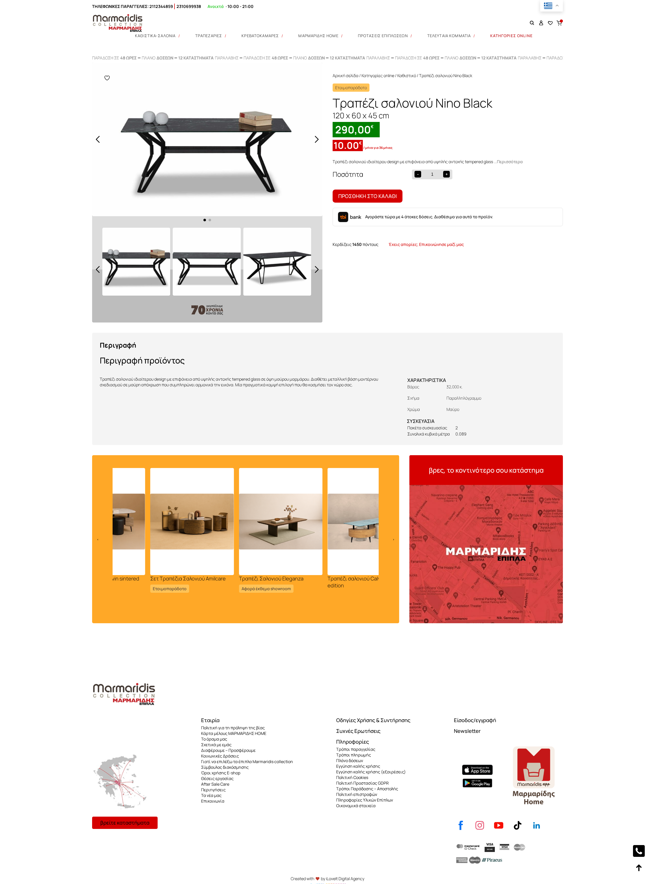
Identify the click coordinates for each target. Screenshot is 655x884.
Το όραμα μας (214, 739)
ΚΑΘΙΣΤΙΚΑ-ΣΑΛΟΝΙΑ (155, 35)
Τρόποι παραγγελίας (355, 749)
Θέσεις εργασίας (217, 778)
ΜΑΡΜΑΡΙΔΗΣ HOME (318, 35)
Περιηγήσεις (213, 790)
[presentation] (98, 139)
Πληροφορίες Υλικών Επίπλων (364, 800)
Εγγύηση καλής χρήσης (358, 766)
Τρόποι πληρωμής (353, 755)
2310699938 (189, 6)
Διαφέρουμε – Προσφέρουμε (228, 750)
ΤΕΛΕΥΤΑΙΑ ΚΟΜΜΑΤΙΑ (449, 35)
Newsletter (467, 730)
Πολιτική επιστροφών (356, 794)
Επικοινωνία (212, 801)
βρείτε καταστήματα (124, 822)
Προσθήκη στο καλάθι (367, 196)
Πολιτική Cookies (352, 777)
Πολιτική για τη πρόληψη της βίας (233, 728)
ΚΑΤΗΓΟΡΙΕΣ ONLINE (511, 35)
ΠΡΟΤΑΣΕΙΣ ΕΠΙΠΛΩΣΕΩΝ (383, 35)
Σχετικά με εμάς (216, 744)
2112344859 (161, 6)
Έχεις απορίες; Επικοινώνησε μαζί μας (426, 244)
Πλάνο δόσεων (349, 760)
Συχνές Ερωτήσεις (358, 730)
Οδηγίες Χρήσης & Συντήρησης (373, 720)
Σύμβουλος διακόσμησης (225, 767)
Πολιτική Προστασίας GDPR (362, 783)
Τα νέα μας (211, 795)
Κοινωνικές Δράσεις (220, 756)
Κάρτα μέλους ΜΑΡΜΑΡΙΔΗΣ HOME (233, 733)
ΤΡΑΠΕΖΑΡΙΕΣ (208, 35)
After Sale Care (215, 784)
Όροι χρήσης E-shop (220, 773)
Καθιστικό (406, 75)
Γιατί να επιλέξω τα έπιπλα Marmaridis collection (247, 761)
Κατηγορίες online (378, 75)
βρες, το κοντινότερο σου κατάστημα (486, 470)
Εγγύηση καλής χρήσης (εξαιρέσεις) (371, 772)
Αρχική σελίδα (345, 75)
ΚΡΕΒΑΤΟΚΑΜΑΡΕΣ (260, 35)
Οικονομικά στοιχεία (356, 805)
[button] (204, 220)
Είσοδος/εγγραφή (475, 720)
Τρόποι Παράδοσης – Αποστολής (367, 789)
